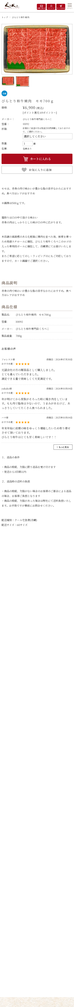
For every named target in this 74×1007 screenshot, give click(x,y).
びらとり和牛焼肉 (20, 17)
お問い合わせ (41, 8)
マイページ (51, 8)
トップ (5, 17)
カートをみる (61, 8)
